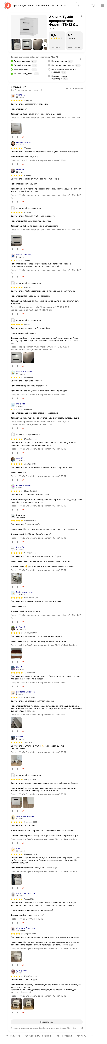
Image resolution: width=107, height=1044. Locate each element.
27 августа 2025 (30, 633)
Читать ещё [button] (30, 711)
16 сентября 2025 (31, 598)
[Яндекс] (8, 5)
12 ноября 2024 (30, 976)
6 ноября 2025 (30, 464)
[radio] (12, 137)
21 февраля (28, 377)
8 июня (27, 260)
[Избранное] (93, 5)
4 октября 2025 (30, 553)
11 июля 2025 (29, 697)
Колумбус (15, 1035)
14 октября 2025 (30, 491)
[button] (16, 44)
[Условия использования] (80, 59)
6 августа (28, 100)
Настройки (66, 1035)
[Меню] (102, 5)
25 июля (27, 148)
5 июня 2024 (29, 899)
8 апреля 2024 (30, 934)
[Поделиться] (82, 16)
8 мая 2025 (28, 742)
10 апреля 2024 (30, 854)
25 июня (27, 175)
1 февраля (28, 409)
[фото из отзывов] (16, 128)
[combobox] (40, 5)
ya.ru (83, 1035)
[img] (17, 100)
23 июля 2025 (29, 673)
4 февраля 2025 (30, 822)
